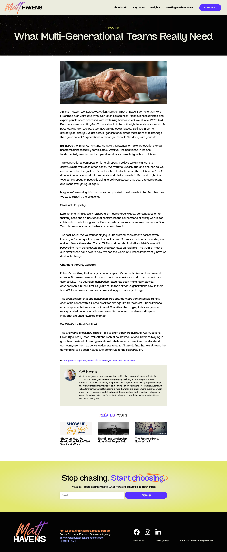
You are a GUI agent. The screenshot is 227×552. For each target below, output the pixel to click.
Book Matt (210, 7)
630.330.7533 (68, 541)
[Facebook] (136, 532)
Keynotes (139, 7)
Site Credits (139, 541)
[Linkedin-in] (158, 532)
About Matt (120, 7)
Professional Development (123, 360)
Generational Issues (97, 360)
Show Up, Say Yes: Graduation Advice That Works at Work (75, 441)
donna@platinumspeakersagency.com (81, 538)
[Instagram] (147, 532)
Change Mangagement (74, 360)
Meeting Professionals (180, 7)
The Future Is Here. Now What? (147, 440)
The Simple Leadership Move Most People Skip (112, 440)
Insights (155, 7)
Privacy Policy (162, 541)
